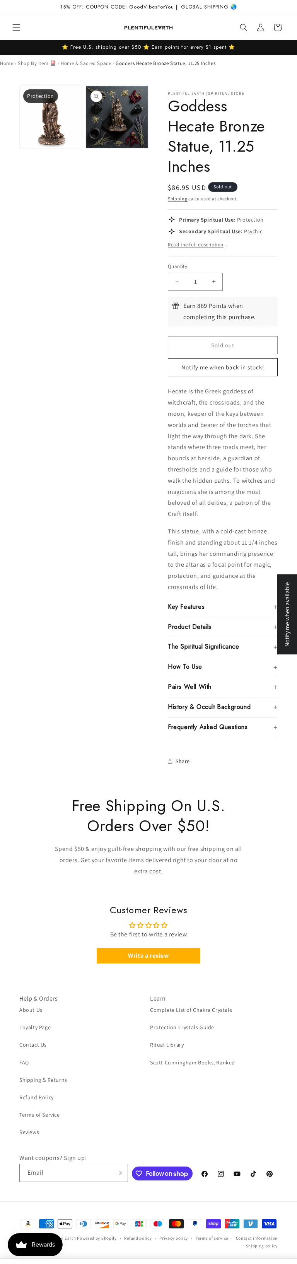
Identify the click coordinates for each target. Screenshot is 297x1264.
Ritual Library (167, 1044)
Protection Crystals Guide (182, 1027)
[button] (16, 27)
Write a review (148, 955)
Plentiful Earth (61, 1238)
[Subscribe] (119, 1173)
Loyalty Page (35, 1027)
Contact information (257, 1238)
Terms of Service (39, 1114)
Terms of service (212, 1238)
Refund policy (138, 1238)
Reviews (29, 1132)
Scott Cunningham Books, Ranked (192, 1062)
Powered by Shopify (97, 1238)
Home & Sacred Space (86, 63)
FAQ (24, 1062)
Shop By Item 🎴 (37, 63)
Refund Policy (36, 1097)
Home (6, 63)
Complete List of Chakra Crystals (191, 1009)
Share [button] (183, 761)
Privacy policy (173, 1238)
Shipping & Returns (43, 1079)
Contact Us (33, 1044)
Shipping (178, 199)
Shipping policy (262, 1246)
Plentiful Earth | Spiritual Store (206, 93)
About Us (31, 1009)
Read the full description (198, 244)
